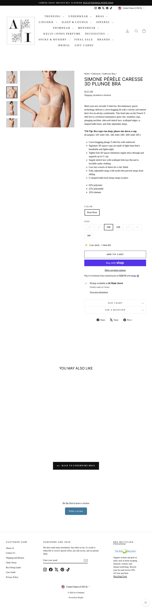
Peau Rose (92, 212)
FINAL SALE (84, 39)
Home (86, 74)
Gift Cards (84, 45)
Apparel (103, 22)
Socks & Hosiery (53, 39)
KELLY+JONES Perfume (62, 33)
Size (87, 221)
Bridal (64, 45)
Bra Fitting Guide (13, 567)
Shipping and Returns (15, 558)
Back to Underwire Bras (78, 466)
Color (88, 206)
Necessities (95, 33)
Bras (100, 16)
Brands (104, 39)
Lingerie (47, 22)
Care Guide (10, 572)
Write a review (76, 511)
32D (89, 227)
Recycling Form (120, 576)
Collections (95, 74)
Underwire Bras (108, 74)
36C (137, 227)
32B (118, 227)
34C (99, 227)
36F (89, 235)
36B (109, 227)
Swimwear (62, 28)
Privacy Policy (12, 577)
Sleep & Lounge (75, 22)
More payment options (115, 270)
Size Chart (115, 303)
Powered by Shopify (76, 597)
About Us (10, 548)
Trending (53, 16)
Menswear (87, 28)
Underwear (78, 16)
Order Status (11, 563)
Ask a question (115, 310)
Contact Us (10, 553)
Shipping (88, 95)
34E (128, 227)
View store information (99, 292)
